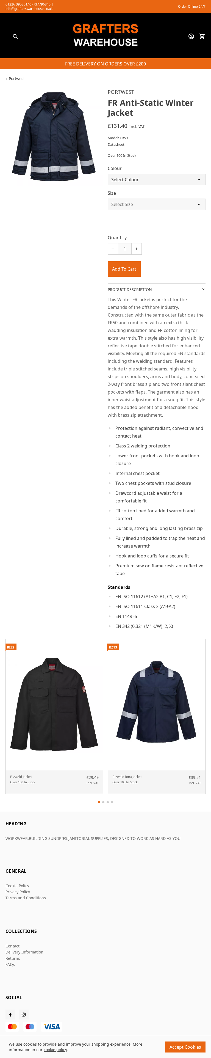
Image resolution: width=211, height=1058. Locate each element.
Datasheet (116, 144)
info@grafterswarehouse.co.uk (28, 8)
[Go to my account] (191, 36)
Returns (12, 958)
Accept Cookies (185, 1047)
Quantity (117, 238)
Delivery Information (24, 952)
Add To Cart (124, 269)
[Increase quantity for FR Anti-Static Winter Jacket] (136, 249)
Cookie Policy (17, 885)
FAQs (10, 964)
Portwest (17, 78)
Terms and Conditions (25, 897)
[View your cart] (202, 36)
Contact (12, 946)
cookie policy (55, 1049)
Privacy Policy (17, 891)
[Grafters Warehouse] (105, 36)
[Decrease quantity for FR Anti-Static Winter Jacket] (113, 249)
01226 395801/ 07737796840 (28, 4)
